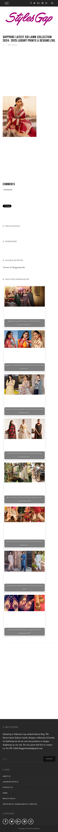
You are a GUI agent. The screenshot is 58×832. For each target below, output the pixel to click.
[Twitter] (34, 3)
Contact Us (8, 787)
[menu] (6, 3)
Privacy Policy (9, 799)
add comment (12, 45)
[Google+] (38, 3)
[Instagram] (46, 3)
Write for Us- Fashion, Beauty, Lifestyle (20, 804)
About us (6, 776)
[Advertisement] (29, 75)
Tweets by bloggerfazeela (14, 267)
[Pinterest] (42, 3)
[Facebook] (31, 3)
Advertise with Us (10, 782)
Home (5, 793)
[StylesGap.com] (29, 17)
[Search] (52, 3)
